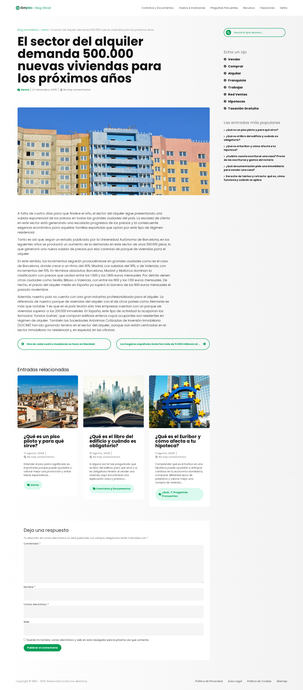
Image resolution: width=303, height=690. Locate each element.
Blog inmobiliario (28, 30)
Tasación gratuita (243, 108)
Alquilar (234, 73)
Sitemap (282, 681)
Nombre (29, 587)
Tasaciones (267, 8)
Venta (283, 8)
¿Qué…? (167, 492)
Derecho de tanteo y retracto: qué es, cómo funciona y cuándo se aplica (254, 178)
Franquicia (237, 80)
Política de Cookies (259, 681)
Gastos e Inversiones (192, 8)
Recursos (249, 8)
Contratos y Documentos (158, 8)
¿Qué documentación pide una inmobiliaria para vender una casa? (254, 168)
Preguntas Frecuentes (224, 8)
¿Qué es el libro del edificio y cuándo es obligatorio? (112, 441)
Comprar (235, 66)
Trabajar (235, 87)
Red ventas (237, 94)
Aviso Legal (235, 681)
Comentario (32, 543)
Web (26, 622)
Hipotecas (236, 101)
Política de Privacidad (209, 681)
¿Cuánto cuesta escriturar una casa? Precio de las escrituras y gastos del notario (254, 158)
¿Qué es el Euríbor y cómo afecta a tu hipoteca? (178, 441)
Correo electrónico (36, 604)
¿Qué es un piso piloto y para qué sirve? (44, 441)
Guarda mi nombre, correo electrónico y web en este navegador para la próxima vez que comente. (88, 640)
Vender (234, 59)
